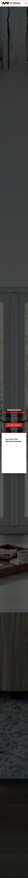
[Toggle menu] (26, 3)
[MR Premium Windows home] (11, 3)
